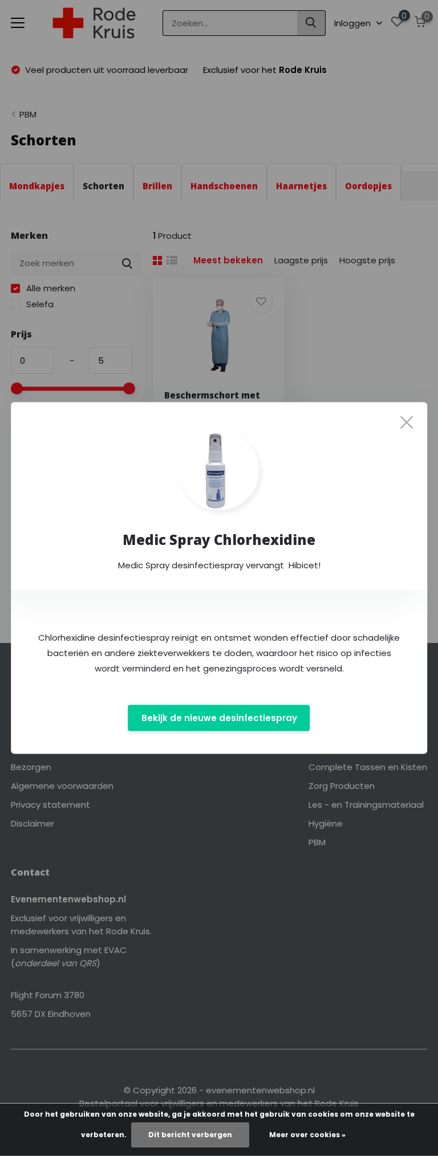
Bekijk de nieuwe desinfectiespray (219, 718)
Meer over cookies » (307, 1134)
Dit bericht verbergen (190, 1134)
